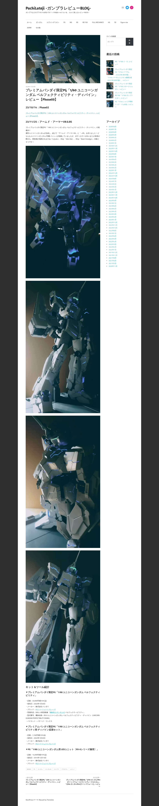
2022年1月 (112, 250)
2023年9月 (112, 200)
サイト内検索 (111, 36)
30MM (29, 27)
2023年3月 (112, 214)
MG (71, 22)
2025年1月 (112, 170)
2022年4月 (112, 241)
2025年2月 (112, 167)
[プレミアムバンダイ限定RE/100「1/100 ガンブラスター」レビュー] (109, 95)
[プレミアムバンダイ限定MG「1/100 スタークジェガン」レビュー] (109, 86)
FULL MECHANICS (98, 22)
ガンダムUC (48, 769)
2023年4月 (112, 211)
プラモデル (64, 769)
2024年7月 (112, 181)
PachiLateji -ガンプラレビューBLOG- (58, 8)
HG (109, 22)
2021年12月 (113, 252)
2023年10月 (113, 198)
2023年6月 (112, 206)
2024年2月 (112, 187)
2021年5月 (112, 263)
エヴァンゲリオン (53, 22)
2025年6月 (112, 159)
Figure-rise (124, 22)
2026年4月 (112, 137)
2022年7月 (112, 233)
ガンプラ (56, 769)
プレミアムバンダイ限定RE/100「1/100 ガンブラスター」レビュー (124, 95)
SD (115, 22)
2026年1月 (112, 143)
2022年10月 (113, 228)
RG (77, 22)
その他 (38, 27)
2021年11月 (113, 255)
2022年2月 (112, 247)
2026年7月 (112, 129)
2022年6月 (112, 236)
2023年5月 (112, 208)
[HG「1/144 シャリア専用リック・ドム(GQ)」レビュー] (109, 104)
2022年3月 (112, 244)
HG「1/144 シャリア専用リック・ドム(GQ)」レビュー (124, 104)
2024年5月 (112, 184)
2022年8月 (112, 230)
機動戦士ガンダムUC (57, 712)
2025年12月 (113, 146)
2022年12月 (113, 222)
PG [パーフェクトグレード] (46, 709)
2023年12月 (113, 192)
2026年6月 (112, 132)
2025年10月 (113, 151)
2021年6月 (112, 260)
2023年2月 (112, 217)
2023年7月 (112, 203)
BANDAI (29, 769)
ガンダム (39, 22)
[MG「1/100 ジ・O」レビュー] (109, 64)
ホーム (29, 22)
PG (64, 22)
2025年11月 (113, 148)
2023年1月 (112, 219)
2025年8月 (112, 154)
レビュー (72, 769)
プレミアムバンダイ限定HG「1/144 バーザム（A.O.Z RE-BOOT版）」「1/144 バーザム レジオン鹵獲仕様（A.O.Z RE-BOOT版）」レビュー (119, 74)
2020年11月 (113, 266)
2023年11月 (113, 195)
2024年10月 (113, 176)
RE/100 (85, 22)
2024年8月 (112, 178)
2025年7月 (112, 157)
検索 (129, 41)
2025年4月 (112, 165)
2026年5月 (112, 135)
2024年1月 (112, 189)
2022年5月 (112, 239)
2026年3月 (112, 140)
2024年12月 (113, 173)
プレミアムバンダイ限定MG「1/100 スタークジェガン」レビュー (124, 86)
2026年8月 (112, 126)
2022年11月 (113, 225)
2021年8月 (112, 258)
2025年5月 (112, 162)
